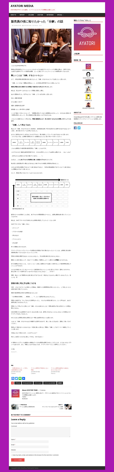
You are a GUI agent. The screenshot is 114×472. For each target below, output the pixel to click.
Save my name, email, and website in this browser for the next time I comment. (36, 455)
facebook (25, 398)
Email (13, 445)
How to (13, 15)
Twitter (24, 397)
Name (13, 439)
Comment (14, 426)
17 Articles (43, 390)
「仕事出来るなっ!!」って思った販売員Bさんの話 (19, 369)
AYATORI (40, 15)
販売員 (60, 383)
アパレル (18, 383)
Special (59, 15)
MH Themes (35, 468)
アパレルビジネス (27, 383)
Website (13, 450)
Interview (50, 15)
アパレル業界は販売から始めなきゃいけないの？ (59, 369)
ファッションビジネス (50, 383)
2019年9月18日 (17, 25)
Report (22, 15)
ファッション (38, 383)
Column (31, 15)
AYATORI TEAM (27, 25)
